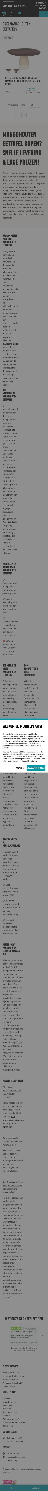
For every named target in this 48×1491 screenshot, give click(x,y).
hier (36, 761)
